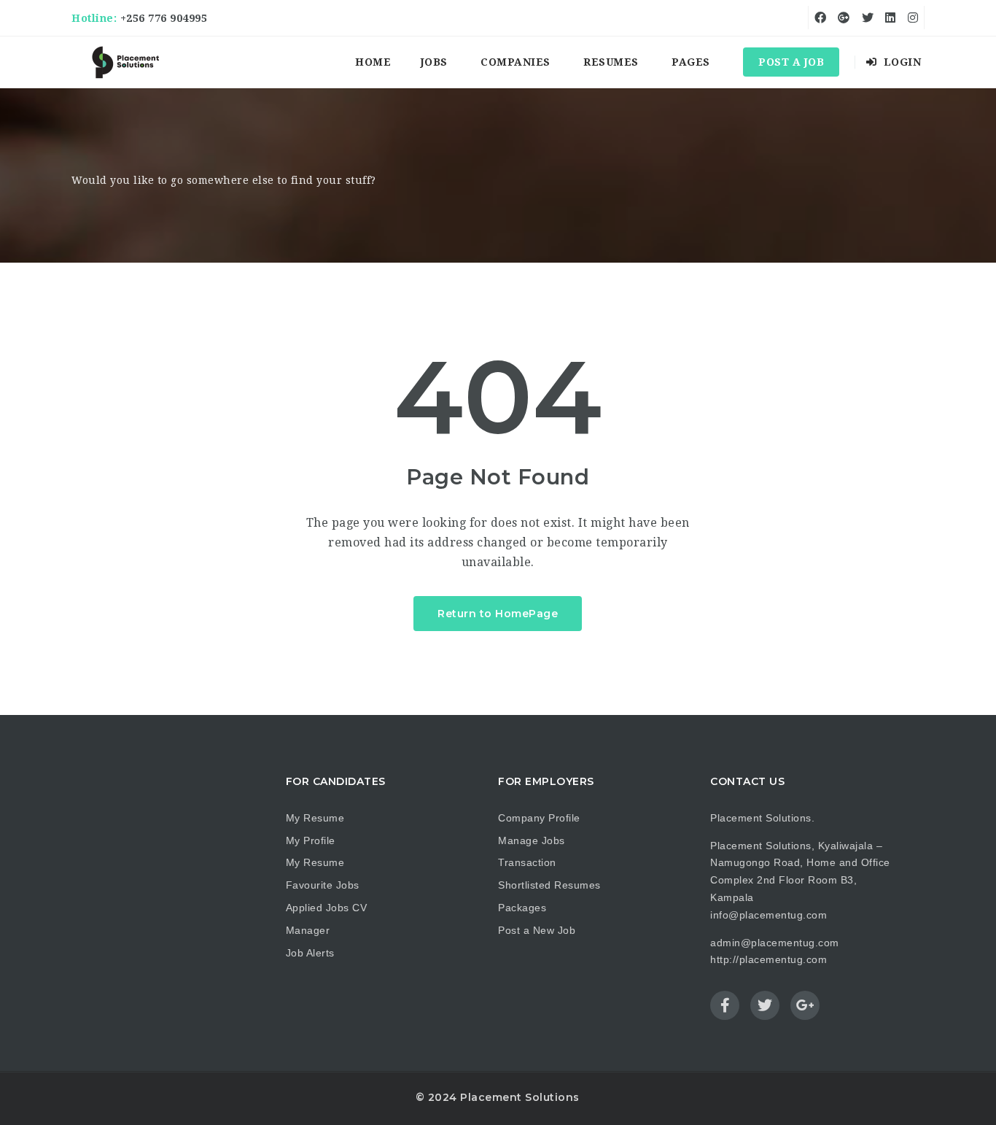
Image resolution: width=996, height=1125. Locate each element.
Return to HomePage (497, 613)
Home (373, 62)
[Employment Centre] (126, 62)
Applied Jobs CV (326, 907)
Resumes (611, 62)
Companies (515, 62)
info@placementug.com (768, 915)
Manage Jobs (531, 840)
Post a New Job (536, 930)
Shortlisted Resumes (549, 885)
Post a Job (791, 62)
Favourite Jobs (322, 885)
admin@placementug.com (774, 942)
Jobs (434, 62)
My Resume (315, 818)
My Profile (310, 840)
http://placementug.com (768, 959)
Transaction (527, 862)
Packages (522, 907)
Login (900, 62)
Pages (691, 62)
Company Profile (539, 818)
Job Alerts (310, 953)
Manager (308, 930)
